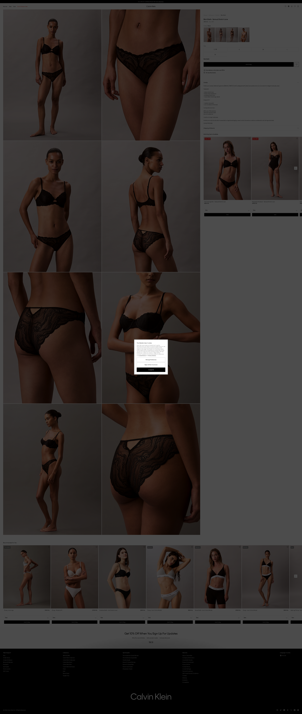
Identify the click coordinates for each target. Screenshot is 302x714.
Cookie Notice (142, 355)
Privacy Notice (152, 355)
